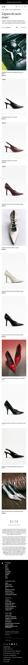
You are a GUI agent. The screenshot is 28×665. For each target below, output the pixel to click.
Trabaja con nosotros (10, 606)
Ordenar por (23, 27)
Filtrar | (6, 27)
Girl (6, 576)
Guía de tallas (8, 591)
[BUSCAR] (16, 6)
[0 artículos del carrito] (25, 6)
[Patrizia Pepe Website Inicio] (4, 6)
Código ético (8, 620)
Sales (6, 577)
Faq (6, 588)
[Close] (26, 2)
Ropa (6, 566)
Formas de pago (9, 586)
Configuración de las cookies (12, 623)
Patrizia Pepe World (10, 603)
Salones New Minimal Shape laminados (12, 511)
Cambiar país (8, 609)
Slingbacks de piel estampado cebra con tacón (12, 73)
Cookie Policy (8, 615)
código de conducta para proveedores (11, 627)
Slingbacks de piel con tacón (9, 117)
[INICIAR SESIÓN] (19, 6)
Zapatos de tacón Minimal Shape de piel (12, 204)
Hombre (7, 574)
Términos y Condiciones (11, 618)
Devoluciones (8, 584)
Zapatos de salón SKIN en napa (10, 247)
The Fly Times (8, 601)
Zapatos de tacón (16, 9)
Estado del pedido (9, 593)
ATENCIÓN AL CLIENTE (10, 589)
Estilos (11, 9)
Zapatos (6, 9)
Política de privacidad (10, 616)
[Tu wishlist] (22, 6)
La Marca (7, 600)
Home (3, 9)
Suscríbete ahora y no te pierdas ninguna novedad (13, 2)
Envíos (6, 583)
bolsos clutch (5, 552)
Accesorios (8, 571)
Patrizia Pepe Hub (9, 604)
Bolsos (7, 568)
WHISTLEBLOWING (9, 625)
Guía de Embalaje (9, 608)
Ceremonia (7, 573)
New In (6, 564)
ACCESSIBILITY (8, 621)
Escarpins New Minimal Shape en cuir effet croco (13, 379)
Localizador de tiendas (11, 594)
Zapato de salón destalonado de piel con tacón (13, 467)
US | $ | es (8, 640)
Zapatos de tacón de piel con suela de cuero (14, 423)
